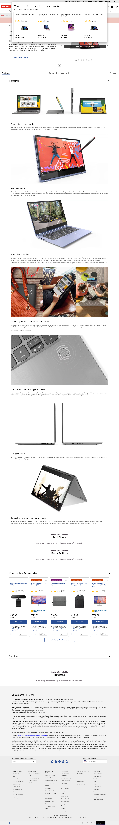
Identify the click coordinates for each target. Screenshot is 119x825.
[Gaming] (111, 10)
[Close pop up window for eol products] (104, 4)
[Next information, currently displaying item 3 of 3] (114, 20)
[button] (114, 1)
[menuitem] (6, 73)
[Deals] (4, 15)
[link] (117, 2)
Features (6, 73)
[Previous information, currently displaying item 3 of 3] (5, 20)
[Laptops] (11, 15)
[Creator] (118, 10)
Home (10, 25)
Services (113, 73)
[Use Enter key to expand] (109, 6)
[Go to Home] (6, 6)
